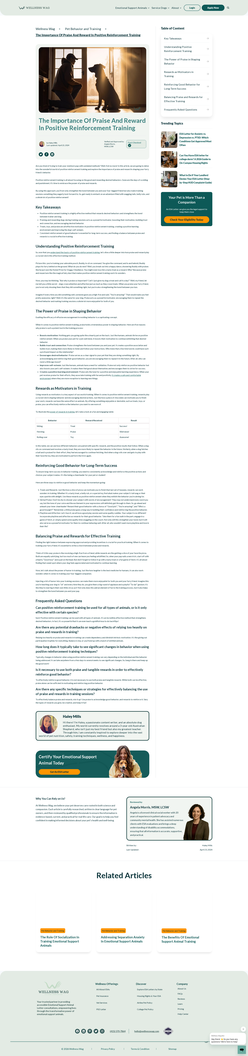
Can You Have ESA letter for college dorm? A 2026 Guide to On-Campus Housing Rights (195, 159)
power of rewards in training (62, 411)
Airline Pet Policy (144, 1002)
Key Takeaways (172, 38)
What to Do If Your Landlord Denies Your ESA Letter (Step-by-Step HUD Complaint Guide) (195, 179)
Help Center (183, 1014)
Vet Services (101, 1002)
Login (192, 7)
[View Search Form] (228, 7)
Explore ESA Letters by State (149, 989)
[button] (132, 7)
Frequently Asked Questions (180, 109)
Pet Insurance (102, 996)
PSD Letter (101, 1009)
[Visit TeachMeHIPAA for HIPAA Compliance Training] (168, 1031)
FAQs (180, 993)
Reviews (181, 998)
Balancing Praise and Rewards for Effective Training (183, 99)
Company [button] (182, 983)
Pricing (181, 1009)
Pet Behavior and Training (52, 930)
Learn (180, 1003)
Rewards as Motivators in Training (178, 74)
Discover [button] (141, 983)
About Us (182, 988)
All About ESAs (103, 989)
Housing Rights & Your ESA (149, 996)
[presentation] (169, 139)
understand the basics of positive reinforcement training (75, 252)
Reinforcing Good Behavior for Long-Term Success (182, 86)
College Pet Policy (145, 1009)
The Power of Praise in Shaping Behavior (182, 61)
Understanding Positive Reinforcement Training (178, 48)
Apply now (213, 7)
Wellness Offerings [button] (106, 983)
